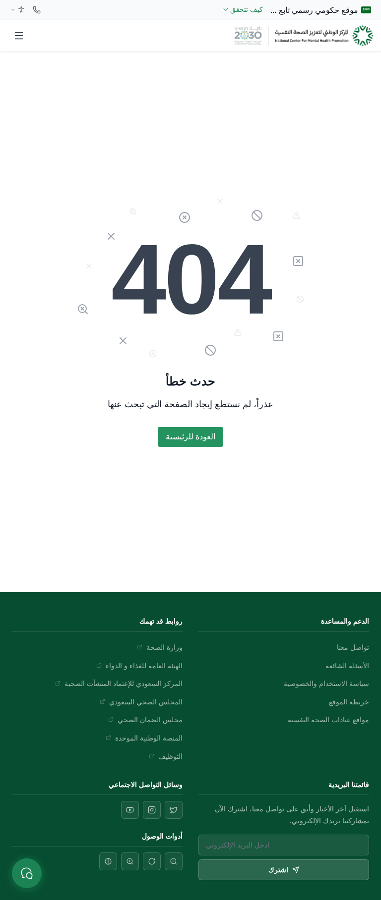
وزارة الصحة (164, 647)
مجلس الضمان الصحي (150, 719)
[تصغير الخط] (174, 861)
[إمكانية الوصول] (17, 10)
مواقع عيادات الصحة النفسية (328, 719)
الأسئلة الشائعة (347, 665)
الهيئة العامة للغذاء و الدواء (144, 665)
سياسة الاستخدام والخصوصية (326, 683)
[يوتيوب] (130, 810)
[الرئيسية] (324, 35)
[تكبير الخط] (130, 861)
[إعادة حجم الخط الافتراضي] (152, 861)
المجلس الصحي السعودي (146, 701)
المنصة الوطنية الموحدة (149, 737)
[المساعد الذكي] (27, 873)
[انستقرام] (152, 810)
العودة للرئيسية (190, 436)
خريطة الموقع (349, 701)
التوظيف (170, 756)
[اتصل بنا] (37, 10)
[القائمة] (19, 36)
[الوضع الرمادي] (108, 861)
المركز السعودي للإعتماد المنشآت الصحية (123, 683)
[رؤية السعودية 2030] (248, 35)
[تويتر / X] (174, 810)
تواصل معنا (353, 647)
